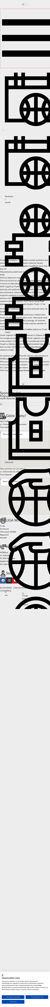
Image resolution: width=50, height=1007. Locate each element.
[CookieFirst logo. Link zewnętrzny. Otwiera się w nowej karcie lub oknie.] (3, 975)
